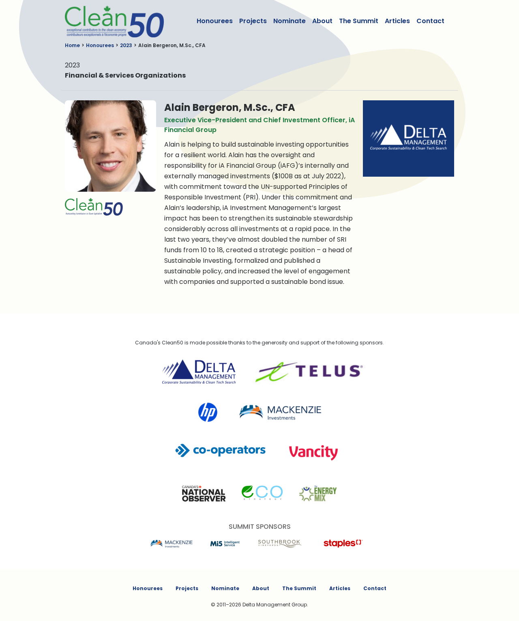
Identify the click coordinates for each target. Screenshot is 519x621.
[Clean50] (109, 21)
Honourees (215, 21)
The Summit (358, 21)
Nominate (289, 21)
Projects (253, 21)
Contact (430, 21)
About (322, 21)
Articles (397, 21)
